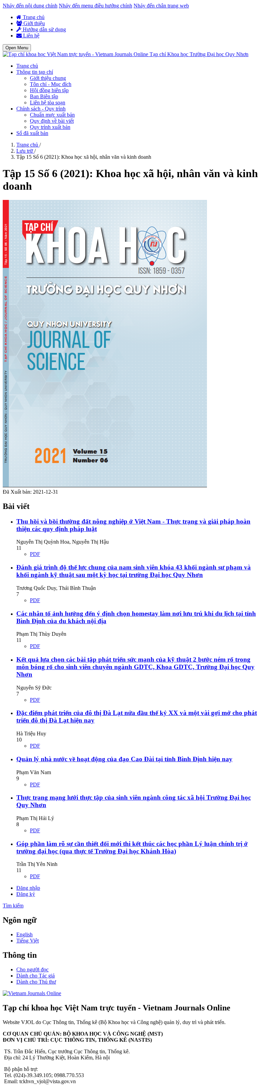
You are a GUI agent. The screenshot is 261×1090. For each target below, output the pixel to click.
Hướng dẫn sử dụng (43, 29)
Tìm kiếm (13, 905)
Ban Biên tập (44, 96)
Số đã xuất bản (32, 133)
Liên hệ (30, 35)
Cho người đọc (32, 969)
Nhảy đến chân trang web (161, 5)
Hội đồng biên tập (49, 90)
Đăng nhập (28, 888)
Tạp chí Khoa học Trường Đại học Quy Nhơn (199, 54)
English (24, 934)
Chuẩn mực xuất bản (52, 115)
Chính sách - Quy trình (41, 109)
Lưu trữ (25, 151)
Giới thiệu (33, 23)
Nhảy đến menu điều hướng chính (95, 5)
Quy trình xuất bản (50, 127)
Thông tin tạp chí (34, 72)
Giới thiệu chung (48, 78)
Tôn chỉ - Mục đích (50, 84)
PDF (35, 554)
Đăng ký (25, 894)
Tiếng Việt (27, 940)
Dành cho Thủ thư (36, 982)
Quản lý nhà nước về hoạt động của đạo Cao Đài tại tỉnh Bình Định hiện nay (124, 759)
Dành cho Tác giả (35, 975)
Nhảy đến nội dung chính (30, 5)
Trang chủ (33, 17)
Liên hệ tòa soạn (47, 102)
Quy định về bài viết (52, 121)
